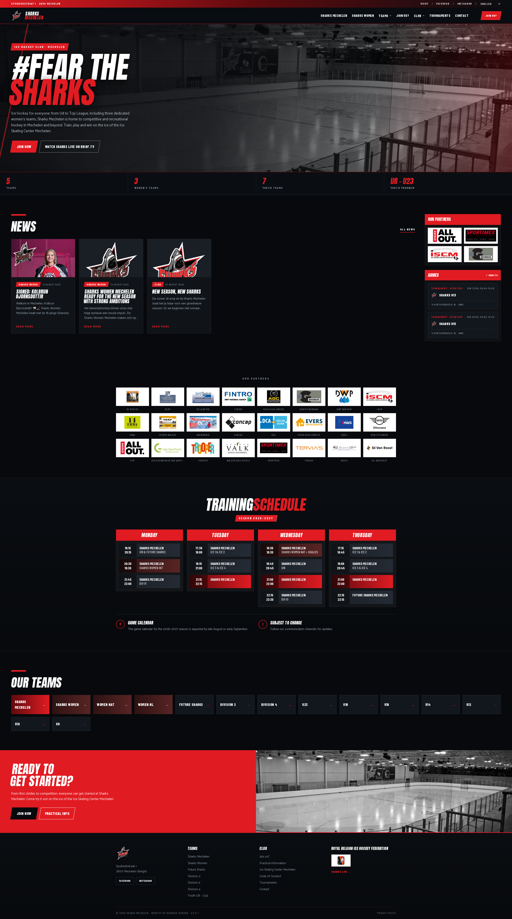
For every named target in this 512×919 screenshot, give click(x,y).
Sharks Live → (341, 871)
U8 (71, 724)
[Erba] (132, 422)
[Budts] (344, 448)
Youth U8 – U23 (198, 896)
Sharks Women (363, 15)
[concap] (238, 422)
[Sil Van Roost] (379, 448)
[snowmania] (203, 422)
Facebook (443, 3)
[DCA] (273, 422)
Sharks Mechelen (334, 15)
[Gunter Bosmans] (481, 254)
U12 (481, 704)
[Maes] (344, 422)
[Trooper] (203, 448)
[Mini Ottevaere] (379, 422)
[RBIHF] (341, 861)
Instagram (464, 3)
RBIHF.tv (493, 275)
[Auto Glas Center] (273, 397)
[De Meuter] (132, 397)
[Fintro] (238, 397)
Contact (462, 15)
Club (417, 15)
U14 (440, 704)
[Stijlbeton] (203, 397)
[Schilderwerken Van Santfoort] (167, 448)
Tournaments (440, 15)
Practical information (273, 863)
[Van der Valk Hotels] (238, 448)
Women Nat (112, 704)
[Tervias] (309, 448)
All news (407, 229)
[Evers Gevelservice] (309, 422)
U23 (317, 704)
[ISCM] (379, 397)
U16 (399, 704)
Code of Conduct (270, 876)
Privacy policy (386, 913)
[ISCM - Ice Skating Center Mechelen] (445, 254)
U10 (30, 724)
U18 (358, 704)
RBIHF (424, 3)
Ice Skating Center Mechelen (277, 870)
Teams (383, 15)
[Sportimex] (481, 236)
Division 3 (194, 883)
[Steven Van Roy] (167, 422)
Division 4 (276, 704)
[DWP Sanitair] (344, 397)
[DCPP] (167, 397)
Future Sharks (194, 704)
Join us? (402, 15)
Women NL (153, 704)
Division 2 (235, 704)
